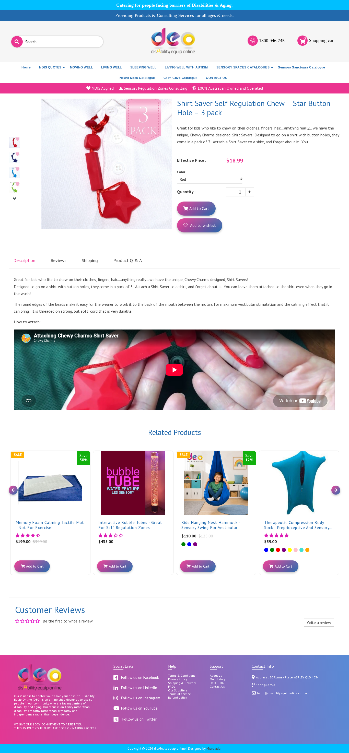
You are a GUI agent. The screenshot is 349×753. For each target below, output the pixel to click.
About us (216, 675)
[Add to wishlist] (86, 459)
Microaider (214, 748)
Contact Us (217, 686)
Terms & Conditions (181, 675)
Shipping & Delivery (182, 683)
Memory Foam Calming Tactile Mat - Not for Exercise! (50, 525)
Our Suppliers (177, 690)
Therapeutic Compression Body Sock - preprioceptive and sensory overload (296, 525)
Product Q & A (127, 260)
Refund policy (177, 697)
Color (181, 172)
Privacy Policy (177, 679)
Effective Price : (191, 160)
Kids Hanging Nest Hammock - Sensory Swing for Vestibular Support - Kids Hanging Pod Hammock (210, 525)
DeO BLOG (217, 683)
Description (24, 260)
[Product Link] (86, 451)
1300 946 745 (272, 40)
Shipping (90, 260)
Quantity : (186, 191)
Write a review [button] (319, 622)
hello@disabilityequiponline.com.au (283, 693)
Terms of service (179, 694)
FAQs (171, 686)
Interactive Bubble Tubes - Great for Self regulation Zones (130, 525)
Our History (217, 679)
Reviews (58, 260)
